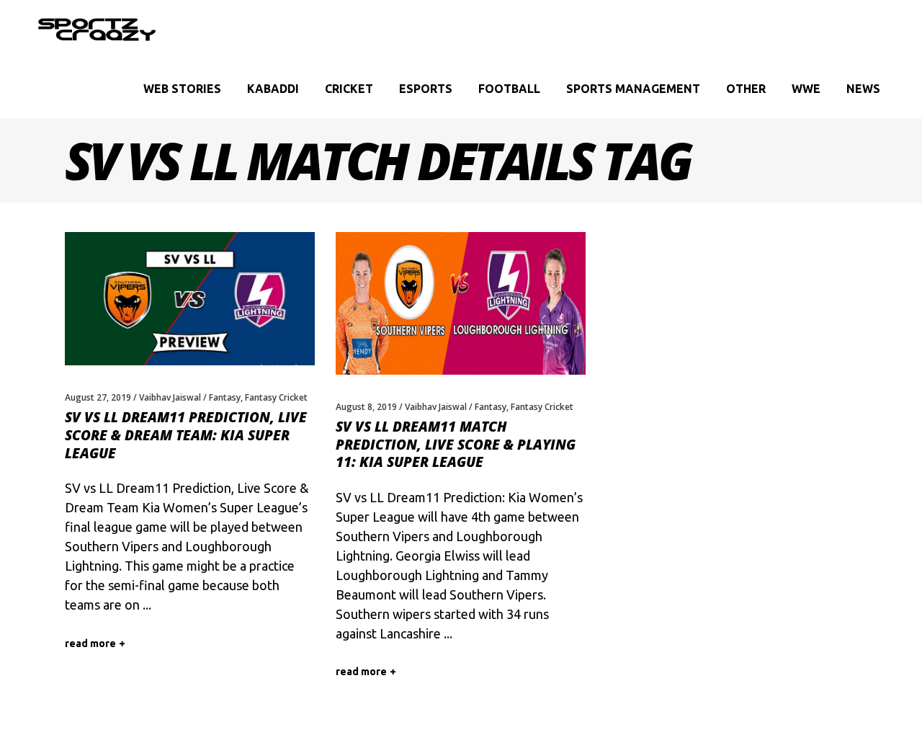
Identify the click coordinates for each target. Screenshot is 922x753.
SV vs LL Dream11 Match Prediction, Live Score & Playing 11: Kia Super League (456, 444)
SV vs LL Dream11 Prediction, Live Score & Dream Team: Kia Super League (186, 435)
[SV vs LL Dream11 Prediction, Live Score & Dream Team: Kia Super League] (190, 298)
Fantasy (225, 397)
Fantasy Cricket (276, 397)
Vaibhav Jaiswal (170, 397)
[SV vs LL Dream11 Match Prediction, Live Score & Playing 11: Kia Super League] (461, 303)
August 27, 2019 (98, 397)
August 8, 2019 (366, 407)
